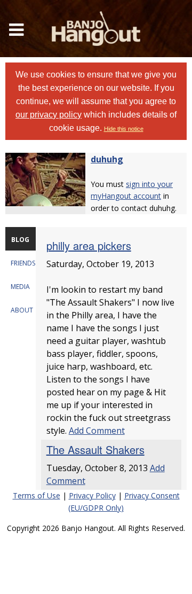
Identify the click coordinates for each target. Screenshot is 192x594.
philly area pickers (88, 245)
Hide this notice (123, 129)
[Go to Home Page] (96, 28)
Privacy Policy (92, 495)
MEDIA (20, 286)
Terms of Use (36, 495)
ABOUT (22, 310)
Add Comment (97, 430)
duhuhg (107, 159)
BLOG (20, 239)
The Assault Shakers (95, 449)
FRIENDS (23, 263)
